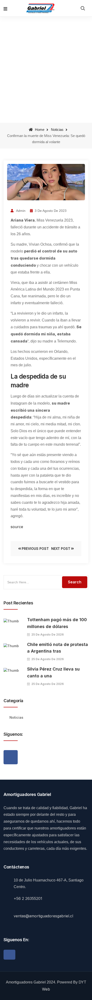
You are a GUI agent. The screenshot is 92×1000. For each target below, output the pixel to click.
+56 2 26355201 (28, 898)
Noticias (57, 130)
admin (20, 211)
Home (39, 130)
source (17, 526)
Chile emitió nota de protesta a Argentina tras (57, 648)
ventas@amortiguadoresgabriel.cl (43, 916)
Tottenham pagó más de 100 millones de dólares (57, 623)
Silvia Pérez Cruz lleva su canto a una (53, 672)
